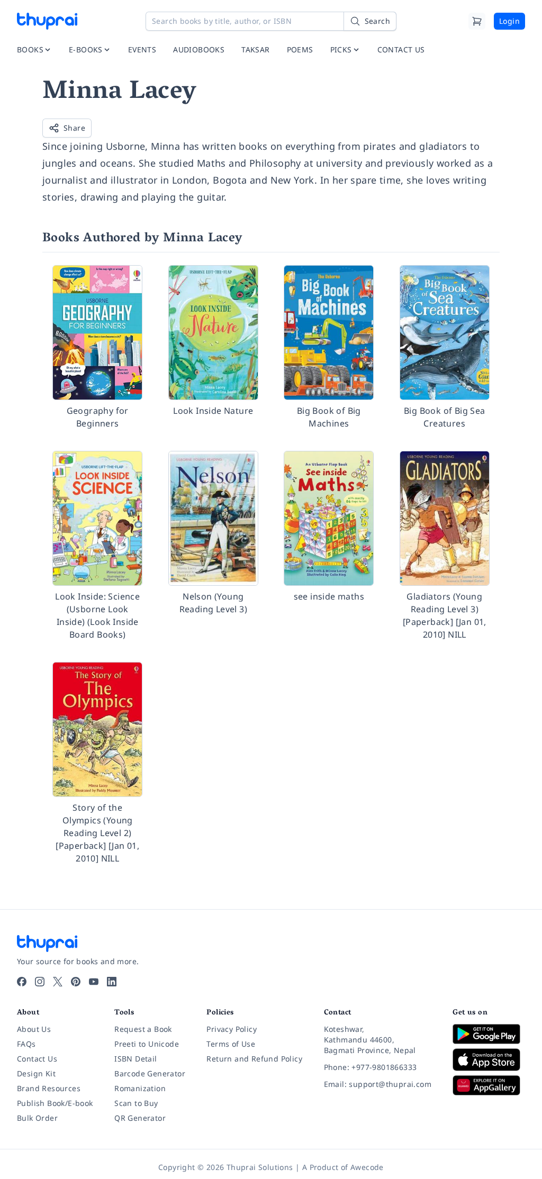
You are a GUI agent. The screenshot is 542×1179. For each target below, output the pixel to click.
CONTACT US (401, 49)
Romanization (140, 1088)
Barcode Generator (149, 1073)
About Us (34, 1029)
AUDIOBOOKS (198, 49)
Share (74, 128)
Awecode (367, 1167)
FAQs (26, 1044)
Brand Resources (48, 1088)
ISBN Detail (135, 1059)
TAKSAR (255, 49)
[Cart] (476, 21)
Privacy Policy (231, 1029)
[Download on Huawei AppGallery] (489, 1085)
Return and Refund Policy (254, 1059)
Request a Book (143, 1029)
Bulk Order (37, 1118)
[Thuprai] (47, 21)
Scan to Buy (136, 1103)
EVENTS (142, 49)
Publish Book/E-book (55, 1103)
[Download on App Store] (489, 1059)
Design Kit (36, 1073)
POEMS (300, 49)
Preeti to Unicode (146, 1044)
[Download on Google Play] (489, 1034)
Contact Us (37, 1059)
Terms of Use (230, 1044)
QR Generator (140, 1118)
